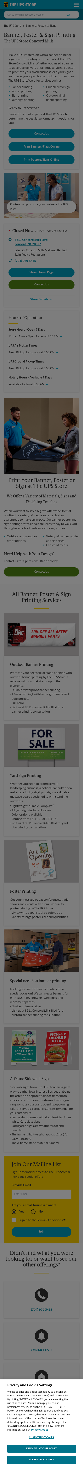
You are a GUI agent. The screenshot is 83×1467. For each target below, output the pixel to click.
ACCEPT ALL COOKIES (41, 1459)
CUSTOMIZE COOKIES (41, 1437)
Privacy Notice (39, 1430)
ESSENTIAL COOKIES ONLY (41, 1448)
